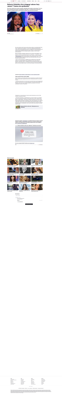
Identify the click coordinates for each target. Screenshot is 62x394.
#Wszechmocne (25, 120)
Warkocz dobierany (43, 381)
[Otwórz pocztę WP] (44, 1)
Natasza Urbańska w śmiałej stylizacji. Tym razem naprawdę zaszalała (29, 74)
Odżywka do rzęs (32, 379)
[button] (50, 1)
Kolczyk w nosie (32, 383)
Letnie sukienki (22, 380)
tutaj (22, 392)
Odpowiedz (18, 200)
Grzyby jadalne (42, 383)
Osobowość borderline (43, 380)
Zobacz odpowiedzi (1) (20, 201)
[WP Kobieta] (15, 1)
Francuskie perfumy (12, 379)
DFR (9, 33)
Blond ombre (12, 380)
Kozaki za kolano (22, 379)
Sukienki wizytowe (22, 383)
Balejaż (31, 380)
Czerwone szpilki (32, 381)
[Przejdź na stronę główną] (11, 1)
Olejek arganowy (12, 381)
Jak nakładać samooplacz (13, 383)
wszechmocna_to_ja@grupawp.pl (22, 123)
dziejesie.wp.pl (32, 143)
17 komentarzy (37, 33)
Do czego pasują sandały (23, 381)
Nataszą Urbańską (18, 56)
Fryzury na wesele (42, 379)
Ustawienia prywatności (40, 388)
